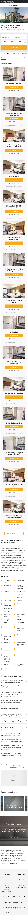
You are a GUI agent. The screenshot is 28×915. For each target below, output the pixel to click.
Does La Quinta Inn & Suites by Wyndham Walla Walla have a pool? (11, 709)
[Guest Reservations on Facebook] (4, 896)
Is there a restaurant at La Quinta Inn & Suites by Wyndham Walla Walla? (12, 715)
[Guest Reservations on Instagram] (14, 896)
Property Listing (7, 889)
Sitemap (7, 887)
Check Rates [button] (14, 87)
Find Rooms (14, 47)
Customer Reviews (6, 881)
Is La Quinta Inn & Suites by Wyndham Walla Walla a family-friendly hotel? (12, 740)
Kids (20, 41)
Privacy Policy (7, 885)
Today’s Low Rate (14, 90)
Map (8, 53)
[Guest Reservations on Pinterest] (19, 896)
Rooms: (4, 41)
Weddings (24, 53)
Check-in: (4, 36)
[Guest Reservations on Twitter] (9, 896)
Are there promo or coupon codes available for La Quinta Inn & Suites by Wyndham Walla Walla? (12, 755)
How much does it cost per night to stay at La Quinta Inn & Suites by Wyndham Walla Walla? (11, 694)
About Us (7, 877)
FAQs (7, 879)
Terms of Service (7, 883)
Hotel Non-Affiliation (7, 891)
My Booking (21, 879)
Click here (3, 863)
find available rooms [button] (14, 533)
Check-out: (17, 36)
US (23, 767)
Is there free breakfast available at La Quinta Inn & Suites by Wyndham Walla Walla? (12, 727)
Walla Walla (13, 767)
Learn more (3, 59)
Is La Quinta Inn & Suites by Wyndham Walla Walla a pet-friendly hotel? (12, 721)
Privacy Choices (19, 887)
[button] (1, 15)
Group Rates (21, 881)
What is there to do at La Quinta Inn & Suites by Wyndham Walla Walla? (12, 734)
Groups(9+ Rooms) (15, 53)
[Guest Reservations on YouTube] (24, 896)
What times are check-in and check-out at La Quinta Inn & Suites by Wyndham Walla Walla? (12, 702)
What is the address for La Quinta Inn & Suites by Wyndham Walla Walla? (12, 681)
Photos (3, 53)
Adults (12, 41)
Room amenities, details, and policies (14, 94)
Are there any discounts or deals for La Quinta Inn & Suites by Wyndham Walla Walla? (12, 747)
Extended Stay (21, 885)
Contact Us (21, 877)
